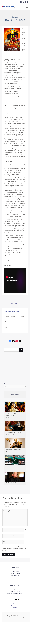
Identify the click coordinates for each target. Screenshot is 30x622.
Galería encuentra (15, 604)
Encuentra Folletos (15, 591)
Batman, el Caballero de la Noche (14, 316)
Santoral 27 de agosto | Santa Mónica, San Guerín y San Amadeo (13, 415)
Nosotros (15, 607)
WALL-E (7, 327)
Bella (6, 322)
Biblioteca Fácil (15, 595)
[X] (23, 2)
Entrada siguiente (15, 303)
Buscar (6, 347)
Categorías (7, 384)
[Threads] (25, 2)
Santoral (15, 589)
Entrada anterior (15, 299)
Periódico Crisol (15, 605)
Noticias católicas (15, 573)
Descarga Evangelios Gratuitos (15, 593)
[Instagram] (28, 2)
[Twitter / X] (14, 599)
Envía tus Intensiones (15, 577)
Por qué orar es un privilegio (13, 482)
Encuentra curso (15, 571)
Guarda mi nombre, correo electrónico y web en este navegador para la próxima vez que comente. (14, 548)
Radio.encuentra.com (15, 575)
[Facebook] (21, 2)
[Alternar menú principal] (27, 7)
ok (21, 349)
